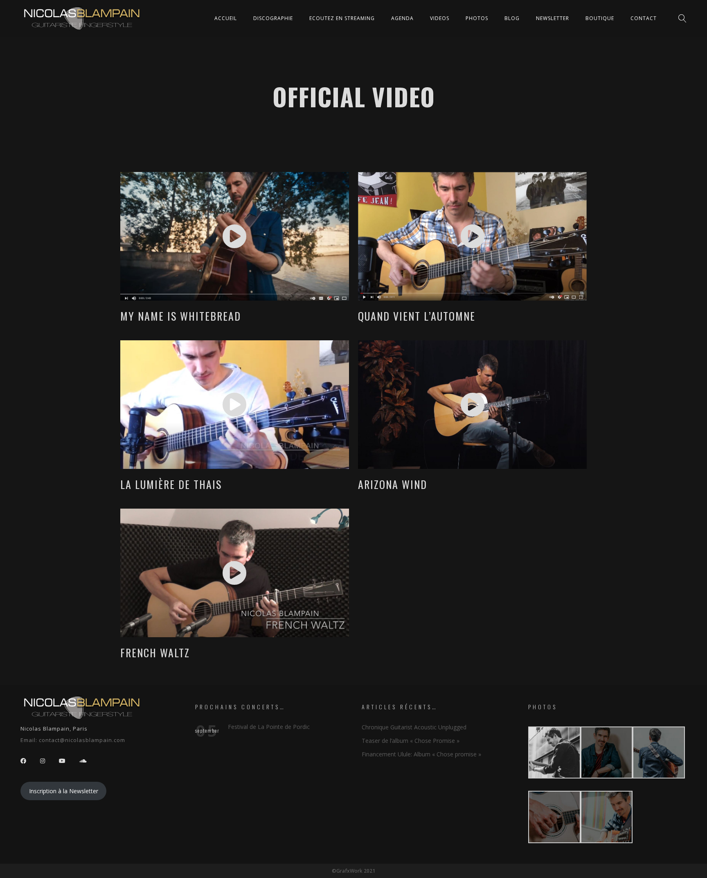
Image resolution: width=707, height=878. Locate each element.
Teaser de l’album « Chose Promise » (410, 740)
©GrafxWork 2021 (353, 870)
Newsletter (552, 18)
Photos (477, 18)
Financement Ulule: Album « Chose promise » (421, 754)
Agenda (402, 18)
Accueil (225, 18)
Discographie (273, 18)
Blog (512, 18)
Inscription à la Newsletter (63, 791)
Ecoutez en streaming (342, 18)
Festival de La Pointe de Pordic (269, 727)
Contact (643, 18)
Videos (439, 18)
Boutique (599, 18)
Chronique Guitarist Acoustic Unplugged (414, 727)
